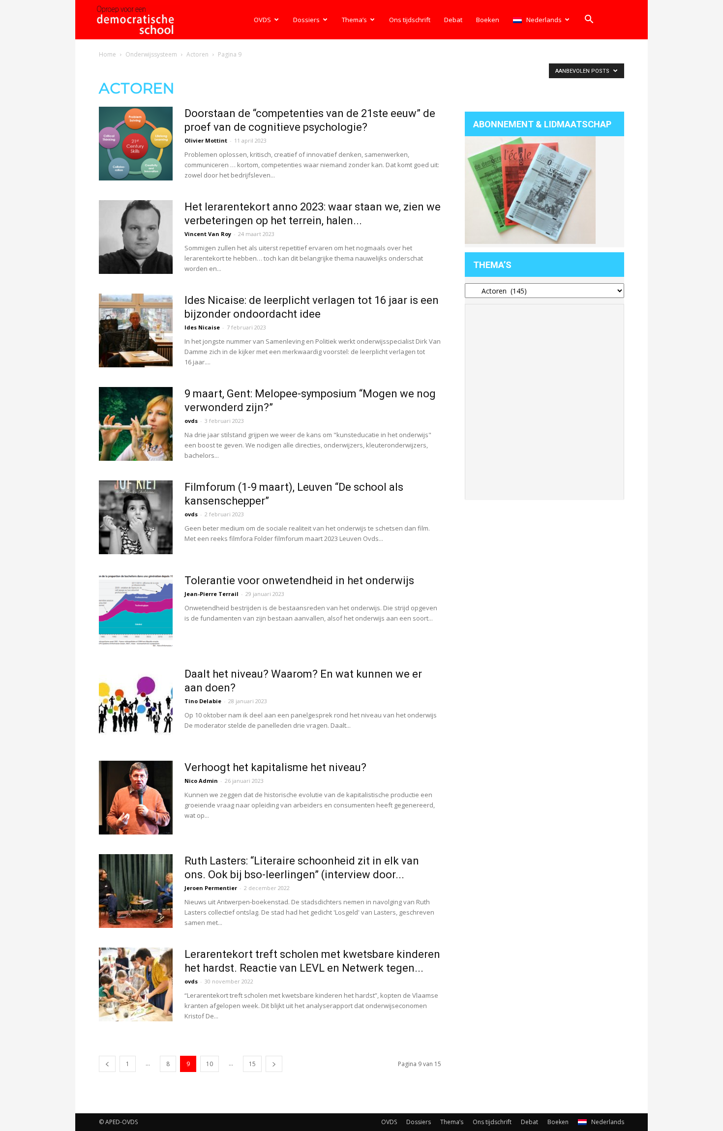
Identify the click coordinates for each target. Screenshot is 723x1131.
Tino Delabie (202, 701)
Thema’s (354, 19)
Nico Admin (201, 780)
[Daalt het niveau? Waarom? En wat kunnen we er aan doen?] (136, 704)
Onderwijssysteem (151, 54)
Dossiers (306, 19)
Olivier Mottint (205, 140)
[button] (589, 20)
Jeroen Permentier (210, 888)
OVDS (262, 19)
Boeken (487, 19)
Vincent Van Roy (207, 234)
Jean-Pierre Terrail (211, 593)
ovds (191, 420)
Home (107, 54)
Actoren (197, 54)
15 (252, 1064)
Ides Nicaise (202, 327)
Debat (453, 19)
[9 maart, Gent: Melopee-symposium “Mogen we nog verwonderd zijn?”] (136, 424)
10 (209, 1064)
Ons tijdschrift (409, 19)
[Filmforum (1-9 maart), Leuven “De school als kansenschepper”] (136, 517)
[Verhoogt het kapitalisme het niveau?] (136, 797)
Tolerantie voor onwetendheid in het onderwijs (299, 580)
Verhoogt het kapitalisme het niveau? (275, 767)
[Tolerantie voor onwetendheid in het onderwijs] (136, 611)
